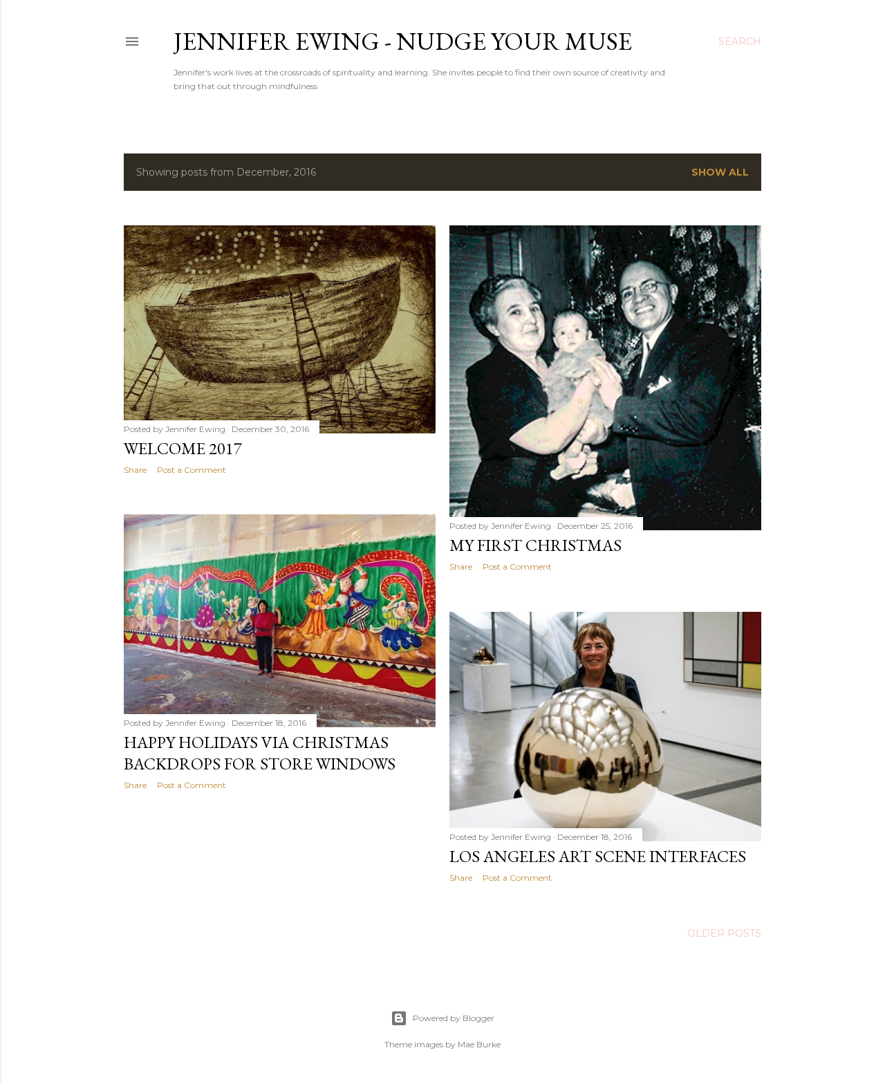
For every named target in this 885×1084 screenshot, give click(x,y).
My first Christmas (535, 545)
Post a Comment (191, 470)
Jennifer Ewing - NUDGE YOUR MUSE (403, 41)
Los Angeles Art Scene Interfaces (597, 856)
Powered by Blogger (453, 1018)
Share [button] (135, 470)
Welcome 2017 (183, 448)
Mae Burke (479, 1044)
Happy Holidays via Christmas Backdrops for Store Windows (259, 752)
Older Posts (724, 933)
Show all (720, 172)
